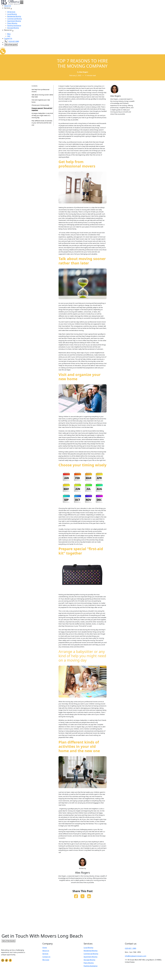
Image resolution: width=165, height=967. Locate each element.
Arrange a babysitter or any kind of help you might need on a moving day (42, 115)
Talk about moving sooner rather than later (42, 96)
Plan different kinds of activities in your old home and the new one (42, 123)
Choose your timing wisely (40, 105)
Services (45, 954)
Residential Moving (14, 16)
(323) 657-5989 (13, 41)
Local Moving (12, 14)
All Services (11, 12)
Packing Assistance (14, 25)
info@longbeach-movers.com (135, 956)
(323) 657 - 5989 (130, 948)
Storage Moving (13, 28)
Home (44, 948)
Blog (9, 34)
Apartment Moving (14, 21)
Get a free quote (11, 44)
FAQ (8, 36)
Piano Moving (12, 23)
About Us (7, 6)
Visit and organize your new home (41, 101)
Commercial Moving (14, 19)
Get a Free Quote (8, 941)
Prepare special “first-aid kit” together (42, 109)
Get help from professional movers (40, 90)
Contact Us (8, 38)
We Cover (45, 960)
